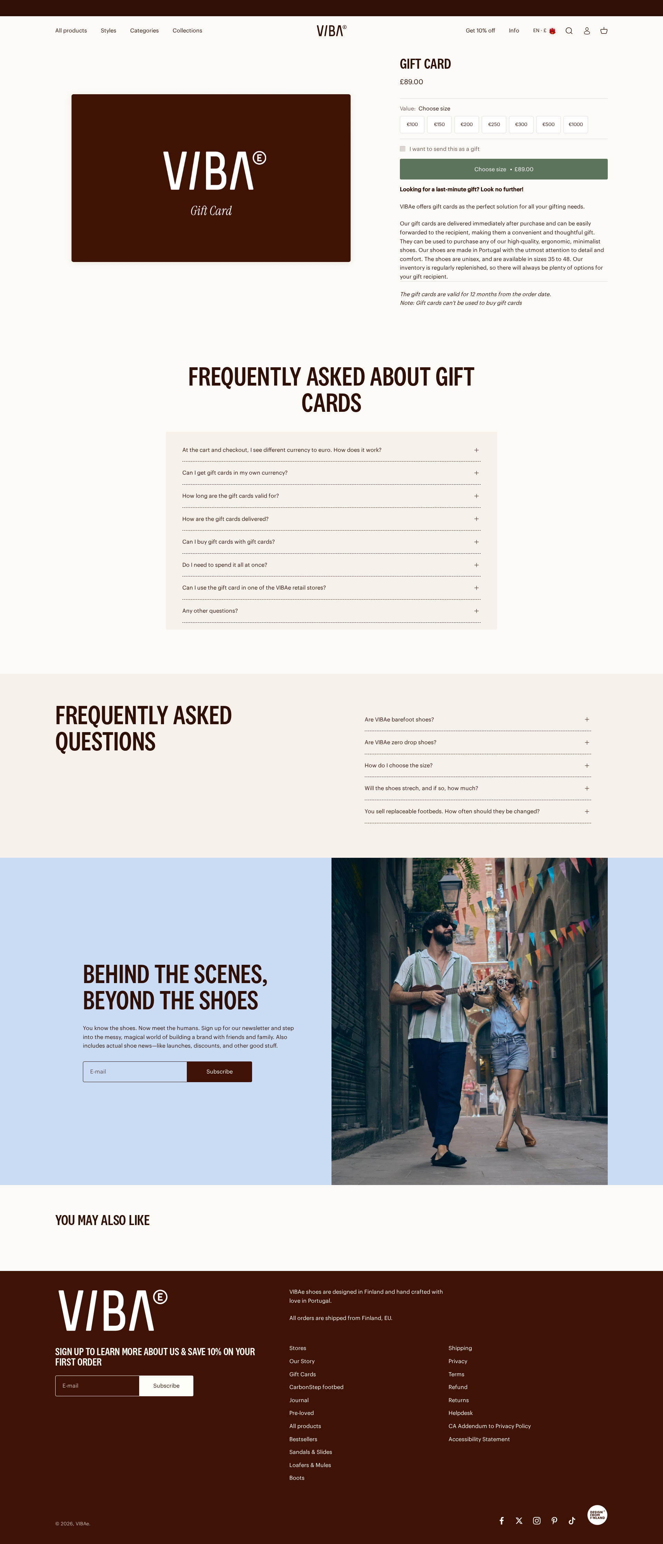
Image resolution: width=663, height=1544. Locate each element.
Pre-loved (301, 1412)
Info (514, 30)
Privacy (458, 1361)
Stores (297, 1347)
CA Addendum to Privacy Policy (490, 1425)
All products (71, 30)
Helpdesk (461, 1412)
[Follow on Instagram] (536, 1520)
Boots (297, 1477)
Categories (144, 30)
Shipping (460, 1347)
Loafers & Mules (310, 1465)
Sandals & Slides (310, 1451)
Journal (299, 1400)
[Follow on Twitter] (519, 1520)
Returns (459, 1400)
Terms (456, 1374)
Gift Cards (302, 1374)
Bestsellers (303, 1439)
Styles (108, 30)
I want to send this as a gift (445, 148)
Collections (187, 30)
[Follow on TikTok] (572, 1520)
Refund (458, 1386)
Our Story (302, 1361)
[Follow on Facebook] (501, 1520)
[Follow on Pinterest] (554, 1520)
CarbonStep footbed (316, 1386)
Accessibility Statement (479, 1439)
